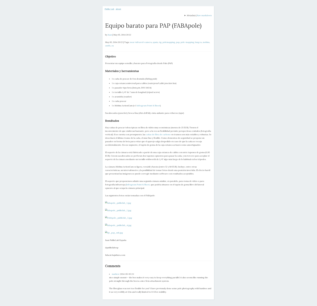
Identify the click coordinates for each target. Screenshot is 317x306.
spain (155, 42)
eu (112, 45)
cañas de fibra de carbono (158, 134)
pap (178, 42)
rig (160, 42)
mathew (115, 274)
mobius (206, 42)
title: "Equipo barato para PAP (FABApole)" (190, 15)
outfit (107, 45)
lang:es (198, 42)
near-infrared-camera (141, 42)
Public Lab (109, 9)
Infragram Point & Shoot (148, 105)
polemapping (168, 42)
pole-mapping (187, 42)
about (118, 9)
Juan (110, 34)
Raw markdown (204, 15)
